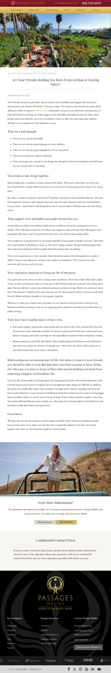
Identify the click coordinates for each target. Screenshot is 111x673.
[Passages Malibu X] (74, 669)
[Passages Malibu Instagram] (80, 669)
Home (9, 73)
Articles (14, 73)
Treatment (11, 634)
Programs (11, 630)
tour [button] (66, 10)
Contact (10, 648)
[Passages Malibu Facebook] (69, 669)
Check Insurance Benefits (88, 647)
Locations (45, 625)
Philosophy (12, 625)
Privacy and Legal (48, 643)
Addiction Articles (49, 639)
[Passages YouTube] (99, 669)
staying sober (41, 110)
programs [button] (34, 10)
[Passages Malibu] (28, 3)
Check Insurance (44, 522)
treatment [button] (51, 10)
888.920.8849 (91, 3)
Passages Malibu (21, 669)
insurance (81, 10)
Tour (9, 639)
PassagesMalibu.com (83, 625)
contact (96, 10)
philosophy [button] (16, 10)
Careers (44, 630)
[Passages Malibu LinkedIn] (92, 669)
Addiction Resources (50, 634)
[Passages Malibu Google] (86, 669)
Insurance (11, 643)
